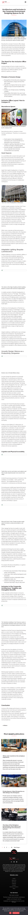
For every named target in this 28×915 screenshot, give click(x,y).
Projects (14, 883)
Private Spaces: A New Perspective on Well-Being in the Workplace (13, 792)
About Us (14, 880)
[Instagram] (11, 861)
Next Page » (17, 847)
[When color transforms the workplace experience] (14, 745)
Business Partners (14, 886)
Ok (10, 912)
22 (11, 847)
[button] (25, 2)
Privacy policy (16, 912)
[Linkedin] (14, 861)
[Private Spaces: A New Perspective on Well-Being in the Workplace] (14, 780)
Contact (14, 885)
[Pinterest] (16, 861)
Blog (14, 888)
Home (14, 878)
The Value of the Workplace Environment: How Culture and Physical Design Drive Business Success (11, 827)
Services (14, 881)
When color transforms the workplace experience (14, 756)
